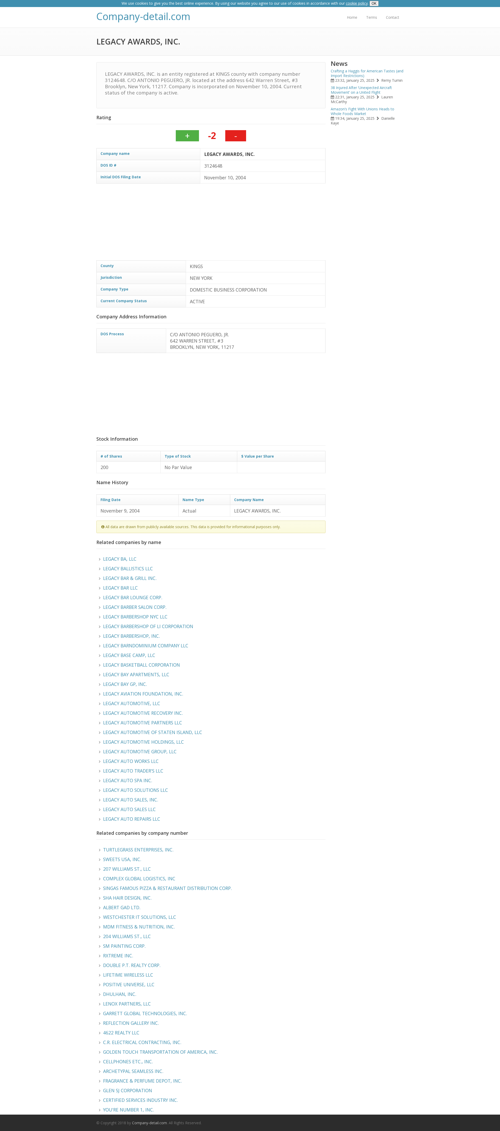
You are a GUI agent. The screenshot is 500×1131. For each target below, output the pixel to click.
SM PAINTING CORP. (124, 946)
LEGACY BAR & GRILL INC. (130, 578)
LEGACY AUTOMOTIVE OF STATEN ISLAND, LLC (152, 732)
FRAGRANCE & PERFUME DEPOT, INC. (142, 1081)
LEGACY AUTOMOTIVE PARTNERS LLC (142, 722)
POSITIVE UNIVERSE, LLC (128, 984)
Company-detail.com (143, 16)
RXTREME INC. (118, 955)
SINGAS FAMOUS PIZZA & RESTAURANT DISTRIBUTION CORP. (167, 888)
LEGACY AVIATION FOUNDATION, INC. (143, 694)
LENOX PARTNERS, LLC (127, 1004)
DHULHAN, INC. (119, 994)
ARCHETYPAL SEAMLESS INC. (133, 1071)
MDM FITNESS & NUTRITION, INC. (139, 927)
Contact (392, 17)
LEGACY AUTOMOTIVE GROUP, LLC (140, 751)
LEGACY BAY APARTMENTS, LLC (136, 674)
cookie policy (357, 3)
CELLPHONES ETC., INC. (128, 1061)
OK (374, 3)
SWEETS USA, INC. (122, 859)
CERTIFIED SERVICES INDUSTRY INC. (140, 1100)
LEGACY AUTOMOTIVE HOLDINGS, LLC (143, 742)
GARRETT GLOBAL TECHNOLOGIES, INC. (145, 1013)
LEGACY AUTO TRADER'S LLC (133, 771)
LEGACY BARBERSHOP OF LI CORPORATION (148, 626)
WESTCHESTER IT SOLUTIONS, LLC (139, 917)
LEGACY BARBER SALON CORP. (134, 607)
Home (352, 17)
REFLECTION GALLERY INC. (131, 1023)
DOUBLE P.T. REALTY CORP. (131, 965)
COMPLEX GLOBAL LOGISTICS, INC (139, 878)
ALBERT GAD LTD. (121, 907)
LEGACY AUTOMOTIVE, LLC (131, 703)
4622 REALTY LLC (121, 1032)
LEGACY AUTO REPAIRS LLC (131, 819)
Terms (371, 17)
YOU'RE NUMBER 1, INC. (128, 1110)
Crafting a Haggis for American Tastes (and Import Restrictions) (367, 73)
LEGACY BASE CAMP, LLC (129, 655)
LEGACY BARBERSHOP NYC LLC (135, 617)
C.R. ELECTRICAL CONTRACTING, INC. (142, 1042)
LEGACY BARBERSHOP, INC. (131, 636)
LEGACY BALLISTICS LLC (128, 568)
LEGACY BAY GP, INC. (125, 684)
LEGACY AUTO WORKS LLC (131, 761)
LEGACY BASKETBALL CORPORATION (141, 665)
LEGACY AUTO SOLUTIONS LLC (135, 790)
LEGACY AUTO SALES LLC (129, 809)
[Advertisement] (252, 223)
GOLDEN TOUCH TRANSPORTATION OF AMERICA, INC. (160, 1052)
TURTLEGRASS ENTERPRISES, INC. (138, 849)
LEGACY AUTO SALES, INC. (130, 800)
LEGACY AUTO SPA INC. (127, 780)
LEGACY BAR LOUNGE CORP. (132, 597)
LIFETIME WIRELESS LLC (128, 975)
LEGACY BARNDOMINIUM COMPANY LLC (145, 645)
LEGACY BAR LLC (120, 588)
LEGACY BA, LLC (119, 559)
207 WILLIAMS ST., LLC (127, 869)
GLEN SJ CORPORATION (127, 1090)
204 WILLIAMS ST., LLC (127, 936)
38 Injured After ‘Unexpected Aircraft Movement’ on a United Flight (361, 90)
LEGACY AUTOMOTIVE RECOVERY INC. (143, 713)
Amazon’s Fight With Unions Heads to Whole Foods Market (362, 111)
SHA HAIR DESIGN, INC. (127, 898)
